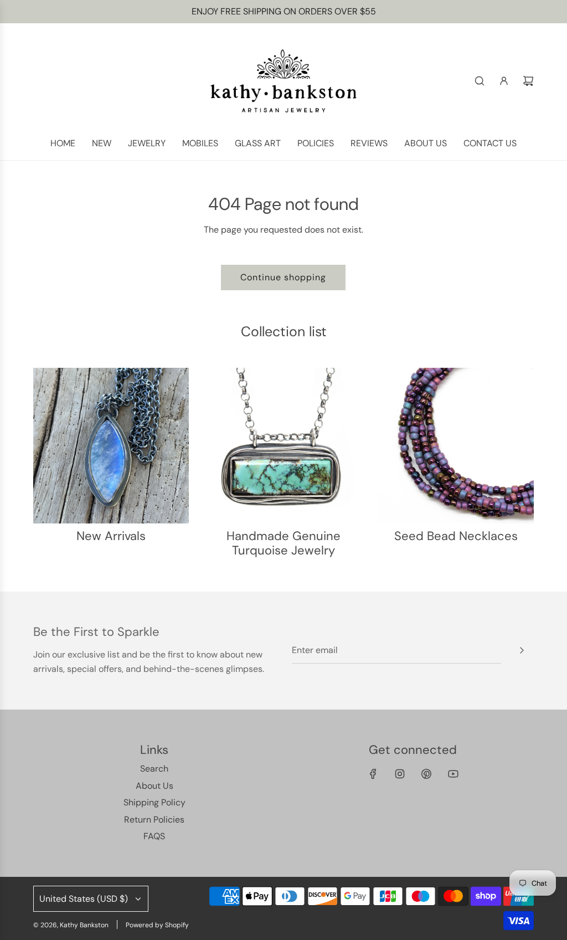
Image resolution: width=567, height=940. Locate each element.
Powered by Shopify (157, 925)
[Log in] (504, 81)
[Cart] (528, 81)
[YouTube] (453, 774)
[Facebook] (373, 774)
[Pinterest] (426, 774)
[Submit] (521, 650)
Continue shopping (283, 277)
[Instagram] (400, 774)
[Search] (479, 81)
